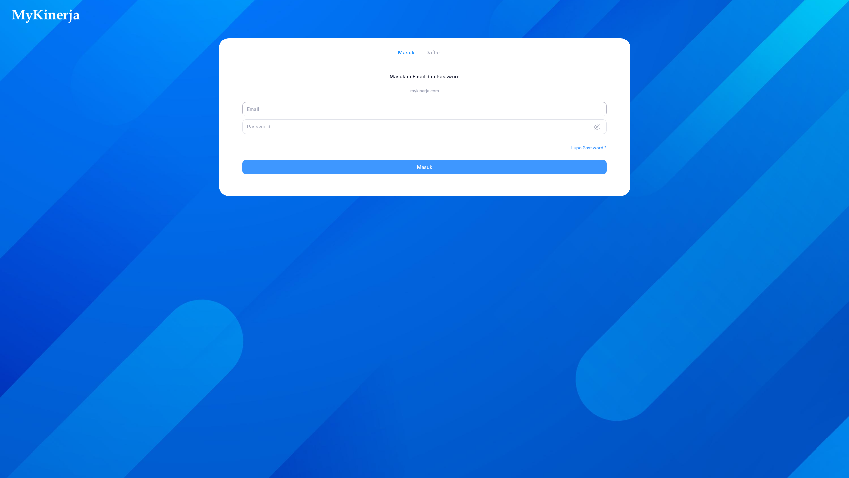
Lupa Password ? (589, 147)
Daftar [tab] (432, 53)
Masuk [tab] (406, 53)
